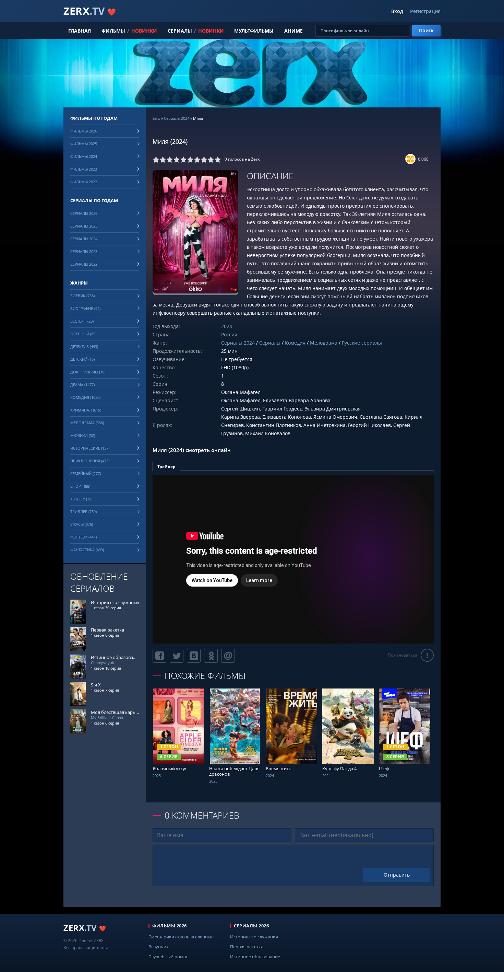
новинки (144, 30)
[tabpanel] (293, 559)
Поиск (426, 30)
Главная (79, 30)
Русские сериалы (362, 342)
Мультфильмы (254, 30)
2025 (157, 775)
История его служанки (254, 937)
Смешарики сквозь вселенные (181, 937)
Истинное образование (255, 956)
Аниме (293, 30)
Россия (229, 334)
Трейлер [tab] (166, 467)
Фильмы (113, 30)
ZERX (89, 11)
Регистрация (425, 11)
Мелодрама (323, 342)
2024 (226, 326)
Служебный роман (168, 956)
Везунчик (158, 947)
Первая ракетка (246, 947)
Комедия (295, 342)
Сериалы (180, 30)
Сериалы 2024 (176, 118)
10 (217, 159)
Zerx (156, 118)
